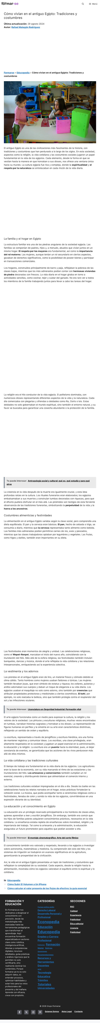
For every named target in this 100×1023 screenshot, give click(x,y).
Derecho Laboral (46, 910)
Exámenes (41, 945)
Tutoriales (44, 984)
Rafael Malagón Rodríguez (25, 27)
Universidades (46, 988)
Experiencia (75, 915)
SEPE (39, 969)
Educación (45, 927)
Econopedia (48, 921)
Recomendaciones (46, 955)
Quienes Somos (52, 1011)
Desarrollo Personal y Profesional (50, 915)
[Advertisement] (50, 48)
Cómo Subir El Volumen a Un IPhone (26, 884)
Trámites (43, 980)
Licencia (74, 928)
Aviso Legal (67, 1011)
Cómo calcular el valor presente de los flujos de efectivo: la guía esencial (47, 888)
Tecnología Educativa (44, 974)
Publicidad (75, 919)
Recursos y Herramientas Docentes (46, 962)
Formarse (9, 72)
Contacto (78, 1011)
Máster (41, 948)
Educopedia (23, 72)
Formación (53, 944)
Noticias (48, 948)
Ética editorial (76, 923)
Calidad (74, 911)
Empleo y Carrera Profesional (48, 938)
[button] (82, 4)
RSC (72, 906)
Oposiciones (42, 951)
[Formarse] (9, 4)
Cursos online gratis (46, 907)
